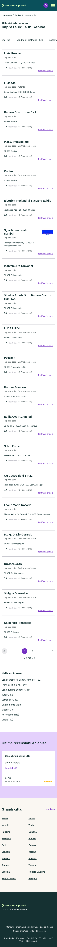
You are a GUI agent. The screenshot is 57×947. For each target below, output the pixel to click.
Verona (32, 852)
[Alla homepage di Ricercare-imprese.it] (14, 5)
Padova (32, 858)
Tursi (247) (7, 694)
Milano (31, 818)
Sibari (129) (8, 709)
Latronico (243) (10, 699)
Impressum (41, 931)
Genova (32, 832)
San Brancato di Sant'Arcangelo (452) (21, 679)
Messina (6, 858)
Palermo (6, 832)
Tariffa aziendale (45, 70)
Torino (31, 825)
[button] (45, 5)
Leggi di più (11, 768)
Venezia (6, 852)
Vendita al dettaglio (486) (30, 40)
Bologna (6, 838)
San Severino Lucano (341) (16, 689)
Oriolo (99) (7, 719)
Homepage (7, 15)
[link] (28, 62)
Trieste (5, 865)
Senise (18, 15)
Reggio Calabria (36, 872)
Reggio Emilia (9, 878)
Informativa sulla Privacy (27, 927)
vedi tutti (6, 40)
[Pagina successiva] (52, 651)
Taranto (32, 865)
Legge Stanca (46, 927)
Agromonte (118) (10, 714)
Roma (5, 818)
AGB (32, 931)
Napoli (5, 825)
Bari (4, 845)
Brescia (6, 872)
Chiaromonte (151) (11, 704)
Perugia (32, 878)
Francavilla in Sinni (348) (15, 684)
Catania (32, 845)
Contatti (10, 927)
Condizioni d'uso (20, 931)
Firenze (32, 838)
